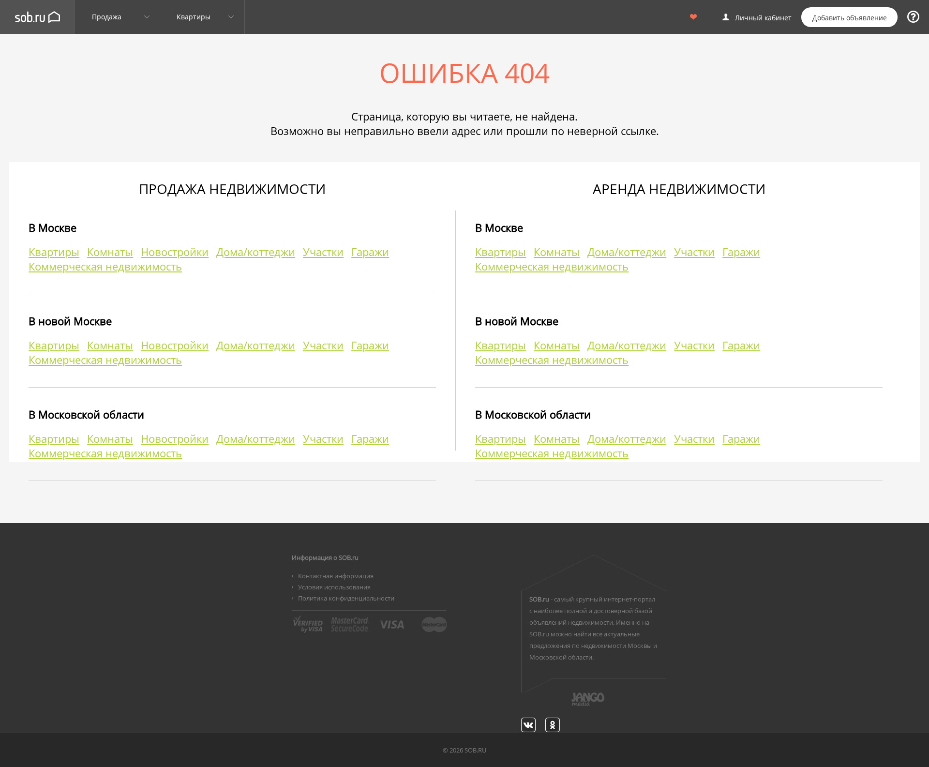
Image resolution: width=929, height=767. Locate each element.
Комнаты (110, 251)
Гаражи (370, 251)
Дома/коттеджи (255, 251)
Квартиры (54, 251)
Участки (323, 251)
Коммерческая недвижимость (105, 266)
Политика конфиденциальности (346, 598)
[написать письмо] (569, 704)
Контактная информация (336, 575)
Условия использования (334, 587)
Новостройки (175, 251)
